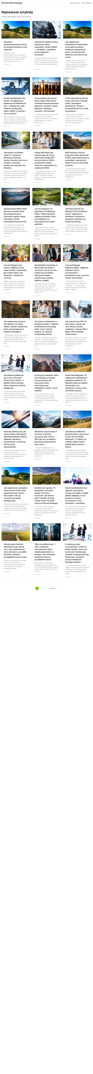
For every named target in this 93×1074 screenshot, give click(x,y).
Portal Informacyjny (11, 3)
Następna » (52, 588)
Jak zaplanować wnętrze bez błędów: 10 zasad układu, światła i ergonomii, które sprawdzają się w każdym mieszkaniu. (15, 326)
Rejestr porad (74, 3)
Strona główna (86, 3)
